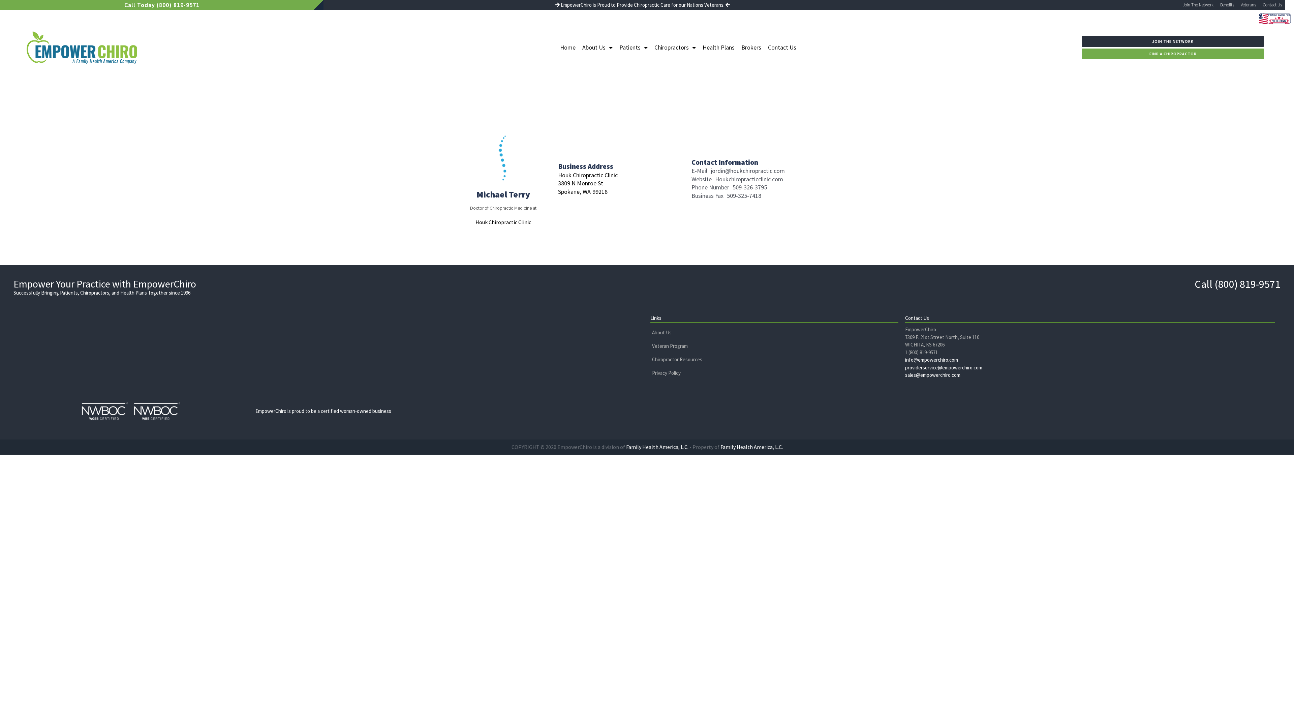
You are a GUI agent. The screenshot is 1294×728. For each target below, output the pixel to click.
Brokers (751, 47)
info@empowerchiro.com (931, 360)
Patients (630, 47)
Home (568, 47)
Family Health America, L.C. (657, 447)
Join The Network (1198, 5)
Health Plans (719, 47)
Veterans (1248, 5)
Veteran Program (670, 346)
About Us (594, 47)
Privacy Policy (666, 373)
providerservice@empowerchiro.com (943, 367)
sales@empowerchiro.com (932, 375)
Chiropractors (671, 47)
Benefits (1227, 5)
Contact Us (1272, 5)
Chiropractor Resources (677, 359)
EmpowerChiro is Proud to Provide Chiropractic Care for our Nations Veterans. (643, 5)
